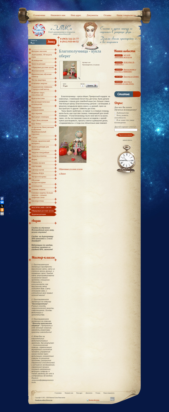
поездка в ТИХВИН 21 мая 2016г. (124, 83)
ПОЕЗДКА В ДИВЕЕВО (124, 63)
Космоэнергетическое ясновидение (41, 103)
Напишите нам (69, 393)
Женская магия (38, 71)
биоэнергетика (38, 201)
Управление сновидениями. (38, 109)
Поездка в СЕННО (131, 77)
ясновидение (37, 186)
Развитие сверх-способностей (38, 94)
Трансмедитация (38, 64)
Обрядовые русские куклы (71, 169)
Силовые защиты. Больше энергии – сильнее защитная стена (42, 195)
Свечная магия (38, 170)
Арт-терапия (37, 113)
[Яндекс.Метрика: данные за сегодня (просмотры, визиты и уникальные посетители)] (93, 400)
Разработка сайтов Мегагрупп (43, 400)
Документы (89, 393)
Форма (34, 159)
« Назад (62, 173)
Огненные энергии (39, 83)
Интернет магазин (39, 51)
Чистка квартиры (39, 80)
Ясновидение (37, 60)
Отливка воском (38, 163)
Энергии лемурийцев (40, 152)
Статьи (34, 137)
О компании (58, 393)
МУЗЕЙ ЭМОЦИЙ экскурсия (123, 56)
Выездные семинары (40, 117)
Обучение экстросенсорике (39, 181)
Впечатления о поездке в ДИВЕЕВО (125, 70)
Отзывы (98, 393)
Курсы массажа (38, 98)
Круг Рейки (36, 124)
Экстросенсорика (39, 177)
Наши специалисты (108, 393)
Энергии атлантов (39, 156)
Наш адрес (79, 393)
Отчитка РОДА (38, 173)
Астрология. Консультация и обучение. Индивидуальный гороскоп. (43, 130)
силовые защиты (38, 189)
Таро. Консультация (40, 120)
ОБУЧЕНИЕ (37, 166)
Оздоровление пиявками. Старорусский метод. (42, 88)
